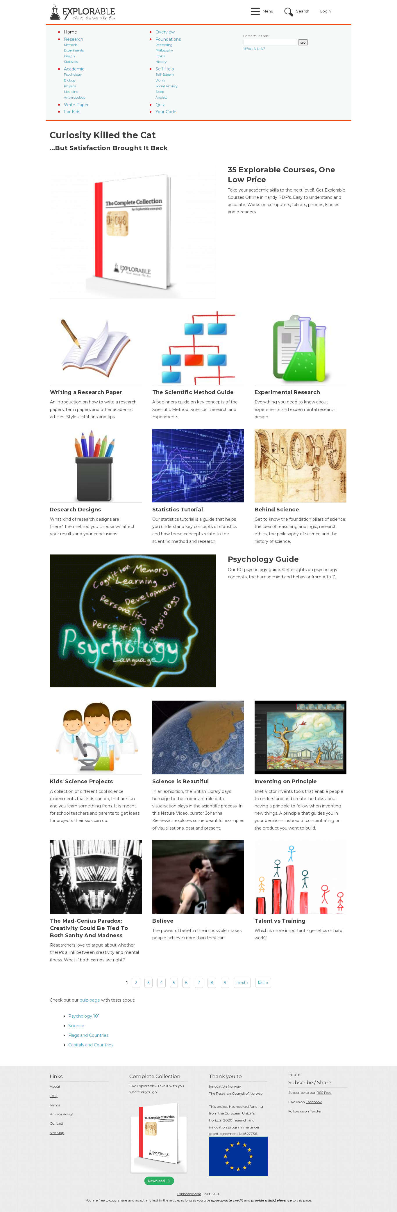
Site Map (57, 1133)
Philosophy (164, 50)
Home (70, 32)
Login (325, 11)
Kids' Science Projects (81, 781)
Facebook (314, 1102)
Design (69, 56)
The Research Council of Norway (235, 1093)
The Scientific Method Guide (193, 392)
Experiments (74, 50)
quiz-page (90, 1000)
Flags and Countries (88, 1035)
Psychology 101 (84, 1016)
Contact (56, 1123)
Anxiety (161, 97)
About (55, 1086)
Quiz (160, 104)
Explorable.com (189, 1194)
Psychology (73, 74)
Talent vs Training (280, 921)
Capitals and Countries (90, 1045)
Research (73, 39)
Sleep (159, 92)
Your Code (165, 111)
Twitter (316, 1111)
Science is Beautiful (180, 781)
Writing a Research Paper (86, 392)
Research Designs (75, 509)
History (161, 62)
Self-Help (164, 69)
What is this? (254, 49)
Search (303, 11)
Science (76, 1025)
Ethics (160, 56)
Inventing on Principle (286, 781)
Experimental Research (287, 392)
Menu (268, 11)
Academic (74, 69)
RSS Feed (324, 1092)
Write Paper (76, 104)
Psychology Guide (263, 559)
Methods (70, 45)
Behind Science (277, 509)
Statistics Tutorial (177, 509)
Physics (70, 86)
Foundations (168, 39)
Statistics (71, 62)
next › (242, 982)
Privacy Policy (61, 1114)
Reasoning (163, 45)
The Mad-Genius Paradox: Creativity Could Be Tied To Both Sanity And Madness (89, 928)
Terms (55, 1105)
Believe (163, 921)
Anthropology (74, 97)
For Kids (72, 111)
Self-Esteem (164, 74)
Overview (165, 32)
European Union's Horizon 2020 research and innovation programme (232, 1120)
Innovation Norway (225, 1086)
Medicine (71, 92)
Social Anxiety (166, 86)
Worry (160, 80)
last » (263, 982)
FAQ (54, 1096)
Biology (70, 80)
